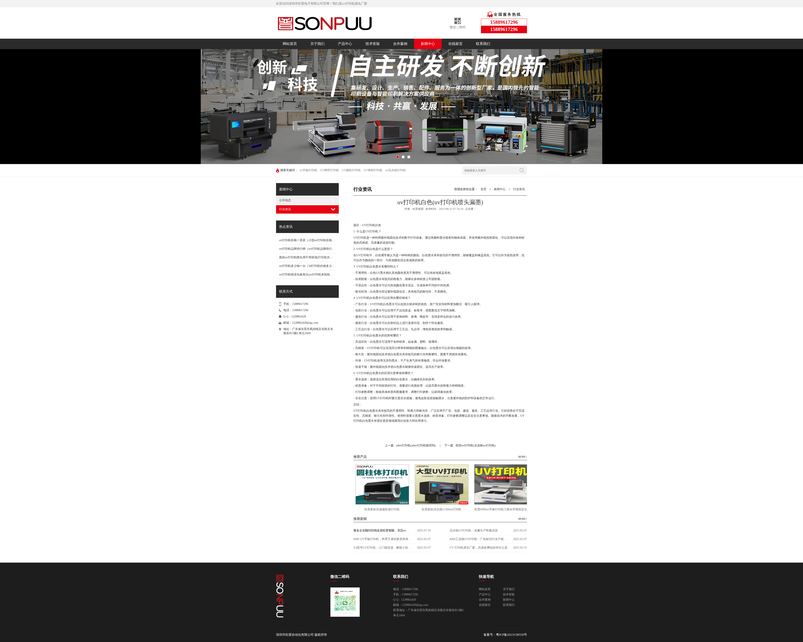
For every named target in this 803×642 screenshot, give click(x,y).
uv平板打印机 (308, 170)
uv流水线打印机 (395, 170)
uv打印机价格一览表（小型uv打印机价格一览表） (311, 240)
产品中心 (345, 44)
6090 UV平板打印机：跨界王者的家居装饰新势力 (382, 539)
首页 (483, 189)
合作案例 (400, 44)
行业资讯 (285, 209)
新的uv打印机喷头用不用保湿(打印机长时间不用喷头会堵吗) (318, 257)
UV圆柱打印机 (351, 170)
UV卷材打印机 (373, 170)
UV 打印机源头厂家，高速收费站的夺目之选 (478, 547)
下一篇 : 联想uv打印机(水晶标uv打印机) (470, 445)
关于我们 (317, 44)
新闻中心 (428, 44)
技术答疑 (373, 44)
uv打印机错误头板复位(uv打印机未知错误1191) (309, 274)
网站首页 (290, 44)
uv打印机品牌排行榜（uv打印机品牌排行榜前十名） (313, 248)
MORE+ (522, 456)
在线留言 (455, 44)
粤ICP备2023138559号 (511, 634)
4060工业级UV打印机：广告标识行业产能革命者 (479, 539)
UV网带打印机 (329, 170)
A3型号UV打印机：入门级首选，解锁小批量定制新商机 (382, 547)
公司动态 (285, 200)
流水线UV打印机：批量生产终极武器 (474, 530)
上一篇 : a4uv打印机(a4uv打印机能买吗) (411, 445)
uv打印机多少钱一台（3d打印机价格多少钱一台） (311, 266)
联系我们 (483, 44)
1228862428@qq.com (305, 322)
